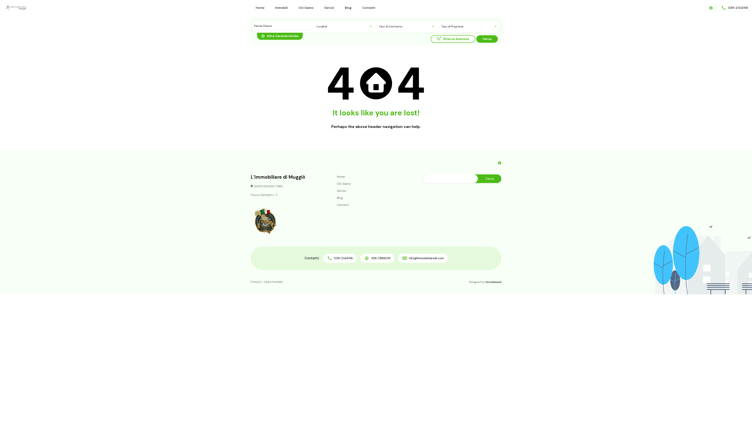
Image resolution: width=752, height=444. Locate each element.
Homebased (493, 282)
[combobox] (345, 26)
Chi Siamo (306, 8)
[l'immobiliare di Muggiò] (15, 7)
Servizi (329, 8)
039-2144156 (738, 8)
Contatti (368, 8)
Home (260, 8)
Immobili (281, 8)
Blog (348, 8)
